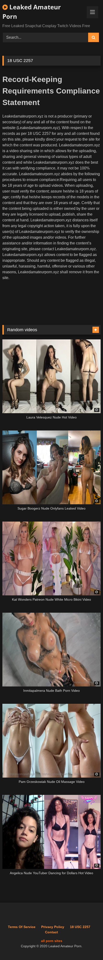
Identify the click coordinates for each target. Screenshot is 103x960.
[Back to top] (88, 945)
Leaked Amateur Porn (31, 12)
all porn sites (51, 941)
